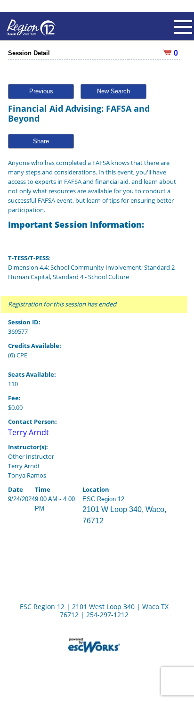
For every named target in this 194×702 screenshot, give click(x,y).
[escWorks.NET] (94, 644)
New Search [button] (113, 91)
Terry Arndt (28, 432)
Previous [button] (41, 91)
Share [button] (41, 141)
